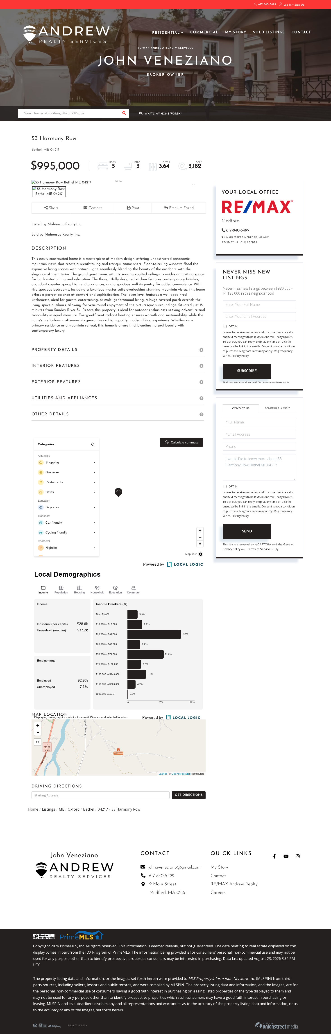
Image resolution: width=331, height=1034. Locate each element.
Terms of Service (258, 549)
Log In (287, 5)
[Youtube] (286, 856)
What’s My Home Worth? (163, 113)
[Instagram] (298, 856)
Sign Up (299, 5)
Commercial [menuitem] (204, 32)
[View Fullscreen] (37, 742)
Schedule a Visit (277, 408)
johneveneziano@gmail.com (174, 867)
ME (61, 809)
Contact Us (230, 242)
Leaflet (163, 773)
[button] (124, 113)
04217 (103, 809)
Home (33, 809)
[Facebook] (274, 856)
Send (247, 531)
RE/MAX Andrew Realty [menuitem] (234, 884)
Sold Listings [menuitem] (269, 32)
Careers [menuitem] (218, 893)
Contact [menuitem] (301, 32)
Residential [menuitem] (166, 33)
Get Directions (189, 795)
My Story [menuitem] (235, 32)
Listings (48, 809)
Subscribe (247, 371)
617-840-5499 (266, 4)
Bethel (88, 809)
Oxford (73, 809)
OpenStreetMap (181, 773)
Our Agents (248, 242)
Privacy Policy (240, 356)
